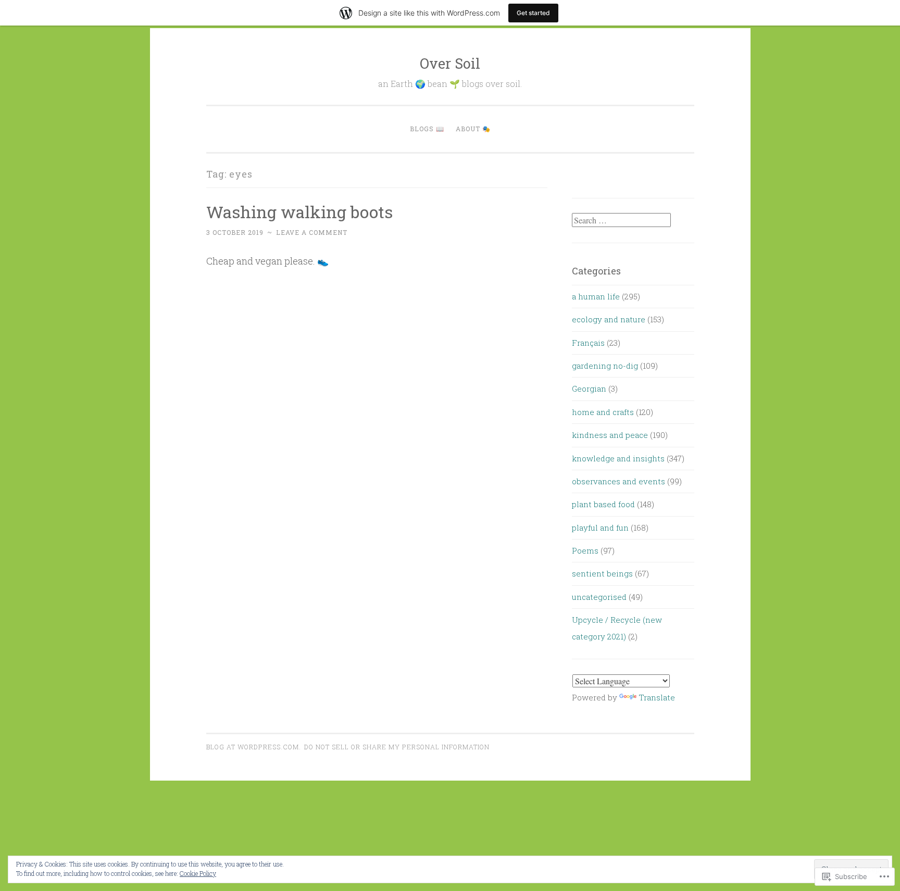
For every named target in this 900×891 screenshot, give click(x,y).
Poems (585, 550)
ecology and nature (608, 319)
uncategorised (599, 597)
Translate (657, 697)
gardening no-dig (605, 365)
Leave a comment (311, 232)
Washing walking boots (299, 211)
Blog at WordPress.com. (253, 747)
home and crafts (603, 412)
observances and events (618, 481)
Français (588, 342)
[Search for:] (621, 220)
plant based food (603, 504)
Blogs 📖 (427, 128)
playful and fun (600, 527)
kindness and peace (610, 435)
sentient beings (602, 573)
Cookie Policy (198, 873)
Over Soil (450, 63)
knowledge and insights (618, 458)
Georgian (589, 388)
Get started (533, 13)
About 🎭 (473, 128)
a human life (596, 296)
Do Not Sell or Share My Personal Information (397, 747)
